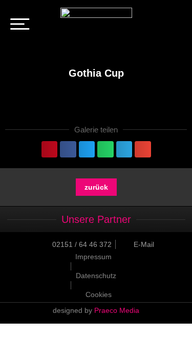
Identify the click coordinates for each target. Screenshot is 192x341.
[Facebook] (160, 25)
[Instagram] (174, 25)
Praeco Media (116, 310)
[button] (49, 149)
